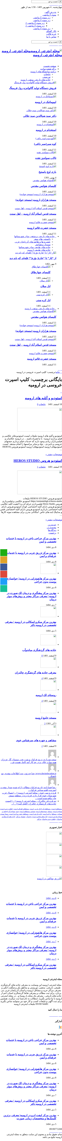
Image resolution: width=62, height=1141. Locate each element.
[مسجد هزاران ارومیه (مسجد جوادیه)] (38, 194)
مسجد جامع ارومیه (45, 717)
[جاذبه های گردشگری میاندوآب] (48, 644)
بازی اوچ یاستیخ (47, 171)
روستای (49, 811)
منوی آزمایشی (49, 15)
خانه (58, 372)
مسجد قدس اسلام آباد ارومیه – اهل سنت (33, 213)
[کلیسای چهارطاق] (41, 266)
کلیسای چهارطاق (40, 272)
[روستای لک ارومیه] (48, 689)
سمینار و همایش (42, 244)
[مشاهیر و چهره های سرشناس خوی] (48, 735)
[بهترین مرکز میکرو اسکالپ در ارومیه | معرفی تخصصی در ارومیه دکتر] (54, 853)
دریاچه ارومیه (47, 814)
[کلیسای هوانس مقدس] (44, 180)
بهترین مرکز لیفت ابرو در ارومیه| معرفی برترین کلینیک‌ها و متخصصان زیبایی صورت (29, 1117)
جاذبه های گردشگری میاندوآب (39, 650)
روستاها (54, 814)
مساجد (59, 814)
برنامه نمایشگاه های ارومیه (43, 71)
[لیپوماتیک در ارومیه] (46, 96)
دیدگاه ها (52, 530)
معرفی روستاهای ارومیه (27, 811)
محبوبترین (51, 527)
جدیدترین (52, 524)
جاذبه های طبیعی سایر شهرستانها (34, 247)
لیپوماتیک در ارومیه (45, 101)
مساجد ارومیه (57, 811)
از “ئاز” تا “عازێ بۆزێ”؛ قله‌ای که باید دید (33, 258)
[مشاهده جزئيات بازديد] (60, 1028)
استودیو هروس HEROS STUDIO (38, 460)
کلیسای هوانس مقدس (43, 185)
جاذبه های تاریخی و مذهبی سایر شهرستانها (34, 236)
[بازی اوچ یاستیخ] (47, 166)
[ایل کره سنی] (43, 294)
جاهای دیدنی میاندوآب (49, 819)
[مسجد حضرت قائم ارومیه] (42, 222)
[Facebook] (52, 4)
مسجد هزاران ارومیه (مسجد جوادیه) (36, 199)
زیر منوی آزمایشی (41, 17)
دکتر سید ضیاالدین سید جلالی (39, 115)
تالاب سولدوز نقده (45, 157)
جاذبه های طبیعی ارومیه (38, 250)
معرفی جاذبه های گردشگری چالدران (35, 672)
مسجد (2, 814)
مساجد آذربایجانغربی (8, 811)
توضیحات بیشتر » (54, 454)
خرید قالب (51, 34)
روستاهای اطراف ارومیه (21, 809)
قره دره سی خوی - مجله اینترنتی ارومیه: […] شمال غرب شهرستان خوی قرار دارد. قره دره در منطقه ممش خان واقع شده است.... (29, 796)
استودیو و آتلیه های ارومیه (43, 398)
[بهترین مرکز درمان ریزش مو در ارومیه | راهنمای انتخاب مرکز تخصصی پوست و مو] (54, 864)
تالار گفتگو (51, 31)
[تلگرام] (59, 4)
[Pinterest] (55, 4)
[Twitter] (54, 4)
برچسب (52, 533)
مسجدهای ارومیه (41, 811)
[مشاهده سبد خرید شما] (61, 369)
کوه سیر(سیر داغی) (45, 143)
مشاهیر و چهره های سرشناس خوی (36, 740)
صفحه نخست (49, 66)
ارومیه (32, 809)
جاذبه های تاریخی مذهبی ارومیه (35, 80)
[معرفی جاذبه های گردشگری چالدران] (48, 667)
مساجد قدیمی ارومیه (55, 816)
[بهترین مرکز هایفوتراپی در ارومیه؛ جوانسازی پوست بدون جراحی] (54, 842)
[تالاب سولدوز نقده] (46, 152)
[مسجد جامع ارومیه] (48, 712)
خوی (17, 811)
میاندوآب (29, 816)
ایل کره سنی (43, 300)
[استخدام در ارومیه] (46, 124)
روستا (7, 814)
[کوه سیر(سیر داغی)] (45, 138)
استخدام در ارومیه (46, 129)
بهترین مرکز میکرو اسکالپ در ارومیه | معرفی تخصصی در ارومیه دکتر (30, 623)
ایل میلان (45, 286)
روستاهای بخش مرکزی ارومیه (19, 814)
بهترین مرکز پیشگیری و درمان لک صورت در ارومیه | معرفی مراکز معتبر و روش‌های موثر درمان (31, 596)
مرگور (39, 819)
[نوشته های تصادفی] (59, 369)
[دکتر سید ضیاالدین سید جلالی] (41, 110)
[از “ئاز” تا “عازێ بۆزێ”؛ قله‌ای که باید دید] (35, 252)
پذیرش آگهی (50, 12)
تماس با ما (51, 36)
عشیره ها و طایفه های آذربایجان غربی (32, 242)
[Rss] (50, 4)
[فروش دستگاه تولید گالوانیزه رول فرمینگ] (35, 82)
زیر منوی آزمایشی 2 (35, 23)
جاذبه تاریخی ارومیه (35, 814)
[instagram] (57, 4)
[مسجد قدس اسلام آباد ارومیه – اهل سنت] (35, 208)
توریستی (46, 77)
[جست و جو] (60, 1)
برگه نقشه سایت (48, 69)
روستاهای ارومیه (56, 809)
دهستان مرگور (20, 816)
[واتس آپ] (61, 4)
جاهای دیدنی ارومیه (6, 809)
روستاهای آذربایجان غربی (42, 809)
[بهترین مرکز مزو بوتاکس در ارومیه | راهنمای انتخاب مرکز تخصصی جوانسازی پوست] (49, 878)
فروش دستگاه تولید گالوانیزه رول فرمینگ (32, 88)
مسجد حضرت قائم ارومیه (41, 227)
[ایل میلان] (45, 280)
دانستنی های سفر (42, 239)
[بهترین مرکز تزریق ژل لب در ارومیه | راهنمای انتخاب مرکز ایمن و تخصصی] (54, 876)
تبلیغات (47, 74)
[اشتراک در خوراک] (61, 392)
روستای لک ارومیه (46, 695)
